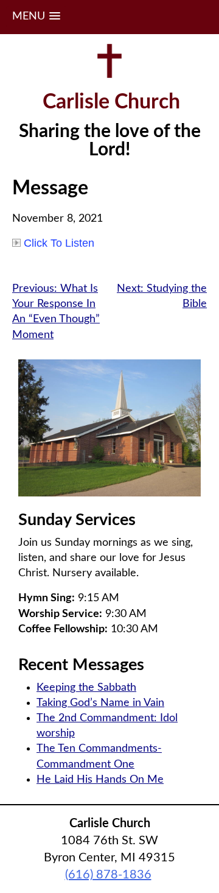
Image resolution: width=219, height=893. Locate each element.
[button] (36, 16)
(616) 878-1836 (108, 875)
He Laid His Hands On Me (100, 779)
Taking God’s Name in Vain (100, 702)
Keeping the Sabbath (86, 687)
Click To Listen (59, 243)
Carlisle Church (111, 102)
